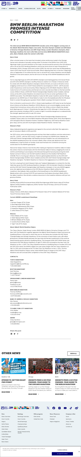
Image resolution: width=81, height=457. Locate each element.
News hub (53, 416)
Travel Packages (6, 436)
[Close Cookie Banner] (79, 451)
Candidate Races (6, 431)
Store (67, 416)
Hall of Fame (5, 424)
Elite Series (37, 416)
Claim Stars (5, 429)
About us (68, 424)
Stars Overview (6, 416)
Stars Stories (5, 426)
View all (73, 353)
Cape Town (5, 439)
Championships (22, 424)
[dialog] (40, 451)
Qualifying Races (22, 426)
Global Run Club (38, 419)
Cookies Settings (62, 449)
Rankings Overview (23, 416)
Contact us (69, 426)
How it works (5, 419)
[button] (4, 9)
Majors (3, 421)
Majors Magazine (55, 421)
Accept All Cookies (62, 453)
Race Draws (5, 441)
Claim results (21, 429)
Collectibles (5, 434)
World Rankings (22, 421)
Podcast (52, 419)
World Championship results (24, 432)
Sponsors (68, 419)
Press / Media (70, 421)
